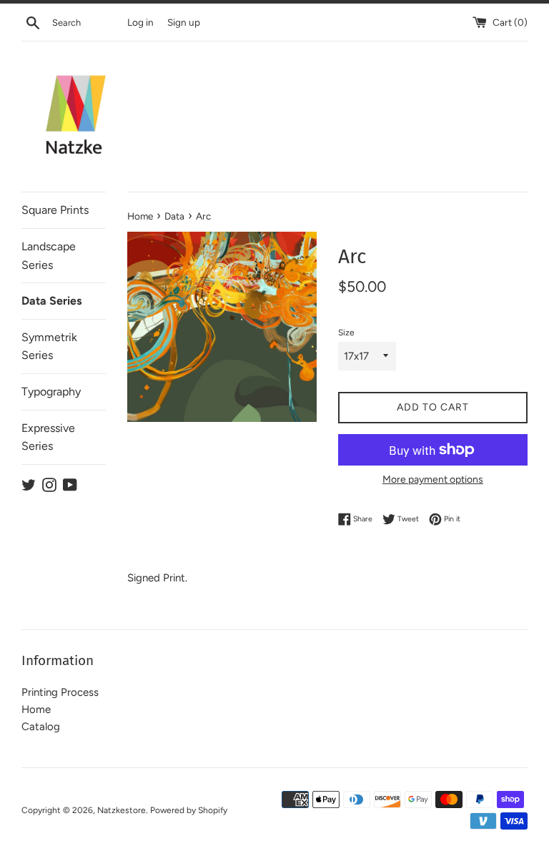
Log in (140, 22)
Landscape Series (48, 256)
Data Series (51, 301)
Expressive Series (48, 437)
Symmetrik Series (49, 346)
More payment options (432, 479)
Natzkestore (121, 810)
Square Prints (55, 210)
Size (346, 333)
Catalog (40, 726)
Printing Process (60, 692)
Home (36, 709)
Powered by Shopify (188, 810)
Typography (51, 391)
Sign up (183, 22)
